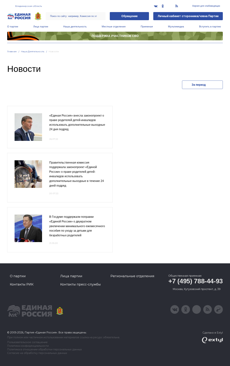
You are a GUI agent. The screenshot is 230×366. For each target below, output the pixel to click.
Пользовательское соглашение (27, 342)
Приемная (147, 26)
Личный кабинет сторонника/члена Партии (188, 16)
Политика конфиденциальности (28, 345)
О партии (12, 26)
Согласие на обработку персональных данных (37, 353)
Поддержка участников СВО (115, 35)
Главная (12, 51)
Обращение (129, 16)
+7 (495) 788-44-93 (195, 281)
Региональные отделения (132, 276)
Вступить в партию (210, 26)
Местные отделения (114, 26)
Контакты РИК (21, 284)
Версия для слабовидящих (206, 6)
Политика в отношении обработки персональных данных (44, 349)
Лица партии (40, 26)
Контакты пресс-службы (80, 284)
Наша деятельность (75, 26)
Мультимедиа (176, 26)
